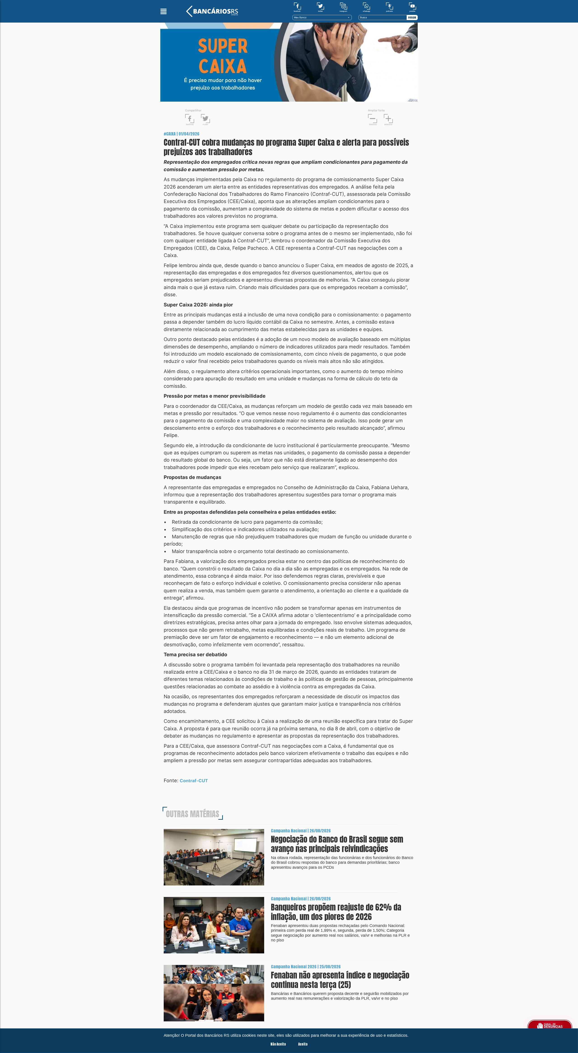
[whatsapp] (366, 7)
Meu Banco (300, 17)
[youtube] (413, 7)
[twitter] (320, 7)
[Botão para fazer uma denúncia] (549, 1027)
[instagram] (343, 7)
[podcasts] (390, 7)
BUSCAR (412, 17)
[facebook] (297, 7)
